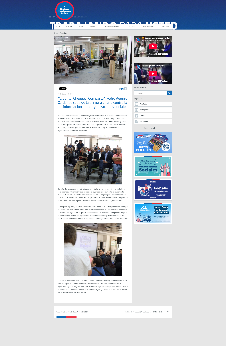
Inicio (58, 27)
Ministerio (68, 27)
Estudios (132, 27)
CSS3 (160, 312)
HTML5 (155, 312)
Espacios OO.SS (148, 27)
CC (164, 312)
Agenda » (63, 33)
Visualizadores (146, 312)
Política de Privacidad (132, 312)
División (81, 27)
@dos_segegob (149, 128)
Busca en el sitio (141, 87)
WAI (168, 312)
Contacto (165, 27)
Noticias (92, 27)
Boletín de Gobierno (112, 27)
